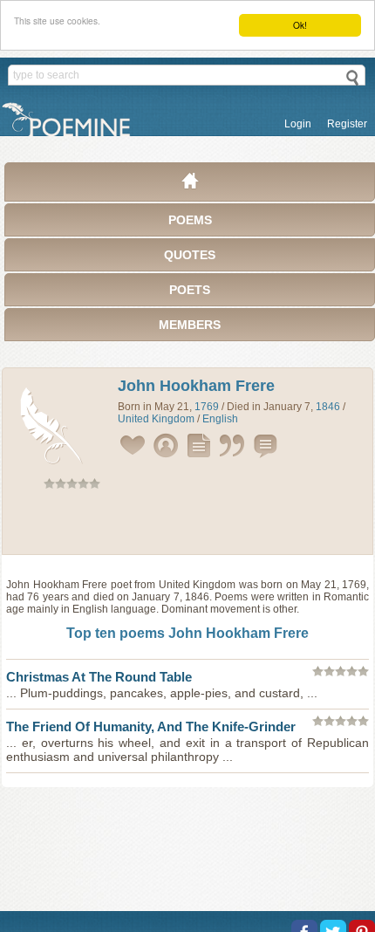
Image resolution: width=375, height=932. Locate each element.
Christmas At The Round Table (99, 676)
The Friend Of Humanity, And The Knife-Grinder (151, 726)
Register (347, 124)
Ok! (300, 24)
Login (297, 124)
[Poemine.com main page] (190, 185)
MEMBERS (190, 325)
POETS (189, 290)
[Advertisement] (187, 525)
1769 (206, 407)
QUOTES (189, 255)
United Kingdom (156, 419)
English (220, 419)
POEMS (190, 220)
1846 (328, 407)
